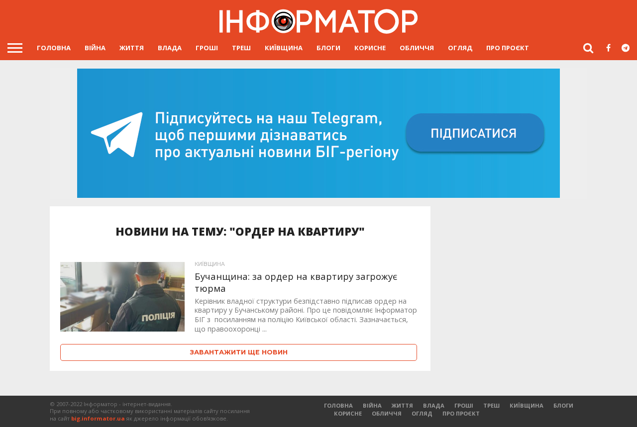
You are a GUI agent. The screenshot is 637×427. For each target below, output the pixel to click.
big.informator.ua (98, 418)
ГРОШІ (207, 47)
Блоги (328, 47)
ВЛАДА (170, 47)
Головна (54, 47)
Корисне (370, 47)
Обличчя (417, 47)
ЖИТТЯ (131, 47)
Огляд (460, 47)
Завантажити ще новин (239, 352)
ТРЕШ (241, 47)
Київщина (284, 47)
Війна (95, 47)
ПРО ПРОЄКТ (507, 47)
